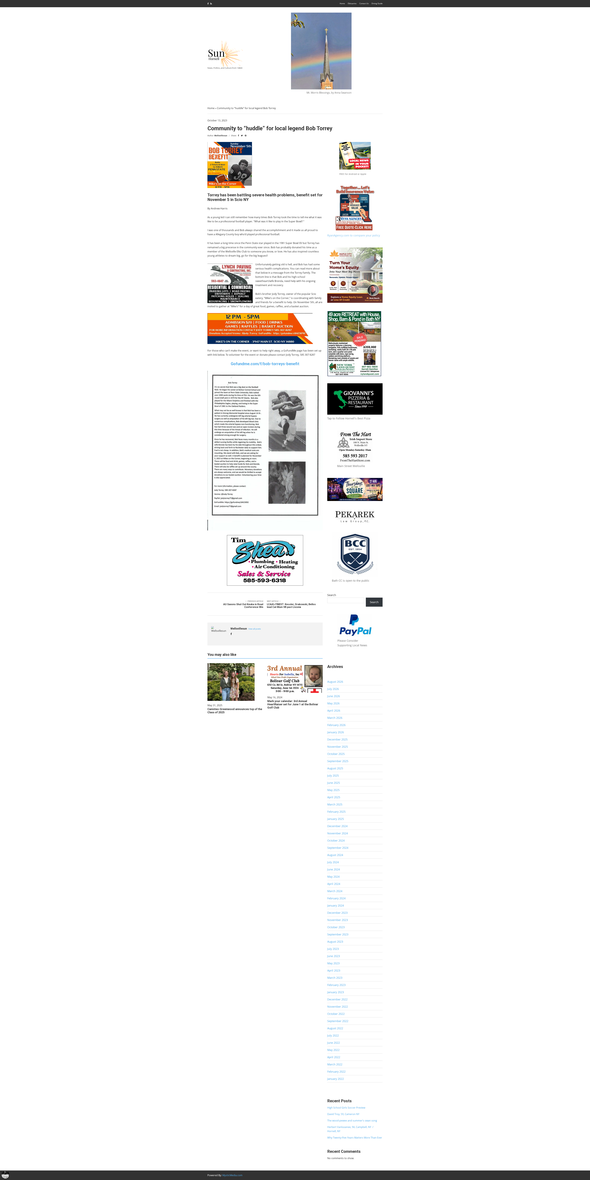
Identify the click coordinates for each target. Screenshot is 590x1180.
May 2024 (333, 876)
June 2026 (333, 696)
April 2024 (333, 884)
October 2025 (336, 754)
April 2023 (333, 970)
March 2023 (334, 978)
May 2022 (333, 1050)
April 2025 (333, 797)
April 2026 (333, 710)
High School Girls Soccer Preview (346, 1107)
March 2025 (334, 804)
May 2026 (333, 703)
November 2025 (337, 746)
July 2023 (333, 949)
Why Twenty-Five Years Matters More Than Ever (354, 1137)
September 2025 (337, 761)
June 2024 (333, 869)
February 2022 (336, 1071)
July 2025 (333, 775)
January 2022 (335, 1079)
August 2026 (335, 681)
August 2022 (335, 1028)
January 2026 (335, 732)
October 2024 (336, 840)
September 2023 (337, 934)
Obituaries (352, 3)
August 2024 (335, 855)
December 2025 (337, 739)
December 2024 (337, 826)
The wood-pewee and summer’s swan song (352, 1120)
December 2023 (337, 913)
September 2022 (337, 1021)
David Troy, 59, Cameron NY (343, 1114)
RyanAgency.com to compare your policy (353, 235)
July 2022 (333, 1035)
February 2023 (336, 985)
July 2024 (333, 862)
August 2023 (335, 941)
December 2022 (337, 999)
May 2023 (333, 963)
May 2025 (333, 790)
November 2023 (337, 920)
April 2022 (333, 1057)
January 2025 (335, 819)
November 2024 (337, 833)
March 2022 (334, 1064)
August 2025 (335, 768)
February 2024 (336, 898)
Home (342, 3)
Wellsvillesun (220, 135)
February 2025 (336, 811)
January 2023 (335, 992)
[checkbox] (5, 1174)
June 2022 (333, 1043)
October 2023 (336, 927)
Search (331, 595)
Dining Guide (377, 3)
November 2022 (337, 1006)
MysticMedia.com (232, 1175)
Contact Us (364, 3)
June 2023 (333, 956)
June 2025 (333, 783)
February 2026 (336, 725)
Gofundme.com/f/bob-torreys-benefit (265, 363)
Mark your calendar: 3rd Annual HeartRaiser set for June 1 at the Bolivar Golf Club (292, 704)
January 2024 (335, 905)
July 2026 (333, 689)
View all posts (254, 629)
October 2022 (336, 1014)
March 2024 (334, 891)
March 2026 (334, 718)
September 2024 (337, 848)
